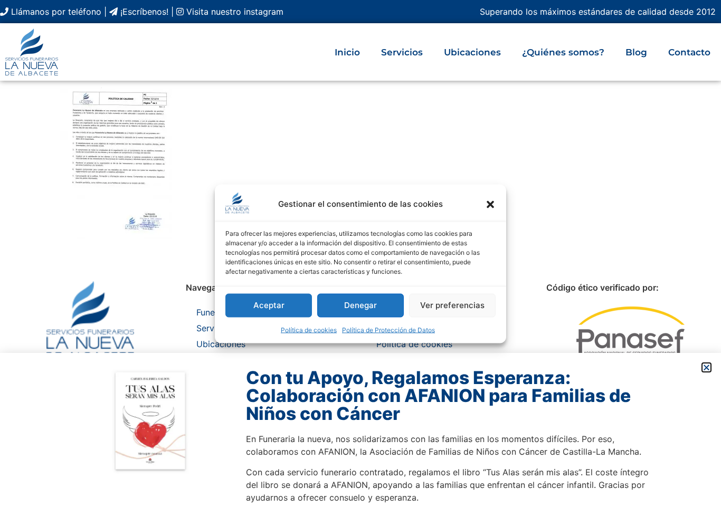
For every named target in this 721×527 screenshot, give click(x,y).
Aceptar (268, 305)
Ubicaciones (472, 52)
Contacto (689, 52)
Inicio (347, 52)
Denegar (360, 305)
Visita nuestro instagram (233, 11)
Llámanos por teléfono (54, 11)
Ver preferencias (452, 305)
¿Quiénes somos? (563, 52)
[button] (490, 204)
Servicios (402, 52)
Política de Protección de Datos (388, 329)
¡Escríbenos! (143, 11)
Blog (636, 52)
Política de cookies (309, 329)
